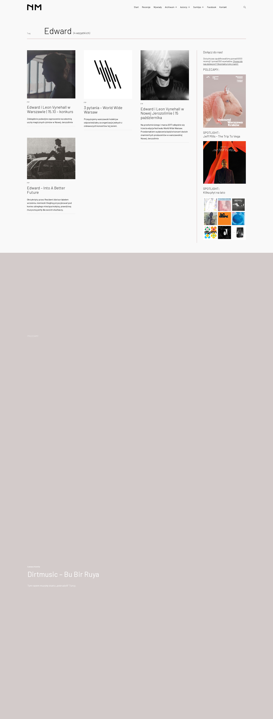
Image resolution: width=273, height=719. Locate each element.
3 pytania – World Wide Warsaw (103, 109)
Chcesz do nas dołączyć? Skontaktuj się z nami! (223, 62)
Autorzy (183, 7)
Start (136, 7)
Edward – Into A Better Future (46, 190)
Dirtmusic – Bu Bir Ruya (63, 574)
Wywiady (158, 7)
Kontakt (223, 7)
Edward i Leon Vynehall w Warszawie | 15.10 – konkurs (50, 109)
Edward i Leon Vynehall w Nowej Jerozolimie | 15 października (162, 113)
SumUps (197, 7)
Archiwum (169, 7)
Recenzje (146, 7)
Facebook (211, 7)
